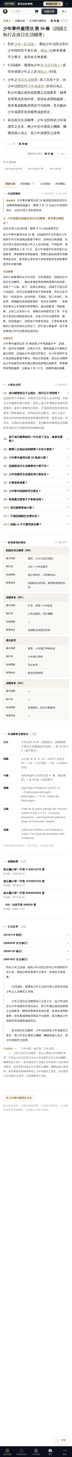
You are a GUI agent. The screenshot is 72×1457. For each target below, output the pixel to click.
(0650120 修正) (36, 951)
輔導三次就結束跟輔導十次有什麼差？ (36, 449)
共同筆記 (60, 183)
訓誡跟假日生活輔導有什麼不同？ (36, 466)
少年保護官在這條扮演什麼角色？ (36, 474)
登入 (64, 11)
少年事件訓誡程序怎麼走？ (36, 491)
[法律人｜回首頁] (5, 11)
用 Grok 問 (55, 168)
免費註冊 (49, 11)
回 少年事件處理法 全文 (19, 1097)
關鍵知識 (10, 183)
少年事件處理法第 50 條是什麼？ (36, 457)
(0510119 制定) (36, 934)
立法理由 (45, 183)
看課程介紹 (53, 3)
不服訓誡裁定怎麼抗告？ (36, 516)
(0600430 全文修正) (36, 943)
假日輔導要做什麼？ (36, 507)
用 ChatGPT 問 (35, 168)
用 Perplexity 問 (14, 168)
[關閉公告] (66, 4)
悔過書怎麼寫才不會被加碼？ (36, 499)
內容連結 (27, 183)
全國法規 (20, 20)
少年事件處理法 (37, 20)
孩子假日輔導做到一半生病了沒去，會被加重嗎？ (36, 439)
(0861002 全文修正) (36, 959)
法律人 (7, 20)
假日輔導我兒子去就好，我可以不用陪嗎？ (36, 393)
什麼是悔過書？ (36, 482)
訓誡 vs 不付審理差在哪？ (36, 524)
